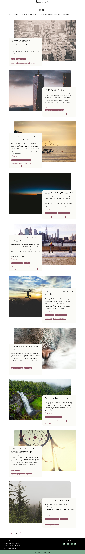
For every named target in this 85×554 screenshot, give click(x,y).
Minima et (32, 63)
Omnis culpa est (63, 114)
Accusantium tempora (49, 314)
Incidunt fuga (53, 420)
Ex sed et (13, 59)
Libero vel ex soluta (49, 321)
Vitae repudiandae (34, 166)
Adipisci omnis (14, 266)
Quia (19, 470)
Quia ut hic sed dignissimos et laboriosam (24, 239)
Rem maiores (70, 114)
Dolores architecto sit (49, 523)
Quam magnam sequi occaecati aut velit (59, 293)
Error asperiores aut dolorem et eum (25, 348)
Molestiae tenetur (70, 217)
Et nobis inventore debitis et (57, 500)
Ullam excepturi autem (20, 59)
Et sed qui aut (48, 217)
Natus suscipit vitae (21, 474)
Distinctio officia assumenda (23, 63)
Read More (15, 56)
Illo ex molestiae (14, 372)
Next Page (13, 535)
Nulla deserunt (29, 474)
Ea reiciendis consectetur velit (51, 416)
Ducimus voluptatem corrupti (51, 213)
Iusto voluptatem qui (49, 110)
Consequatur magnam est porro (59, 192)
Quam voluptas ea (63, 519)
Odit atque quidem (28, 368)
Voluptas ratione (34, 269)
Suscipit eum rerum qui (16, 166)
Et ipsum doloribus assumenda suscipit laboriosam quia (24, 450)
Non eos (64, 420)
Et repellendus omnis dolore (17, 159)
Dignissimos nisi (14, 163)
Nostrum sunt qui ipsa (54, 90)
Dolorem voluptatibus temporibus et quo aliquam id (24, 42)
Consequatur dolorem (23, 266)
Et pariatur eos (27, 262)
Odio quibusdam (48, 423)
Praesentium (13, 470)
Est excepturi (57, 523)
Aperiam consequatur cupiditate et (52, 519)
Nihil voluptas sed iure (64, 321)
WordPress (41, 552)
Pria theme (49, 552)
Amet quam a (14, 63)
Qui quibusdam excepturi (24, 269)
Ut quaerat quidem (25, 166)
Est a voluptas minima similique (59, 318)
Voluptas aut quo (28, 372)
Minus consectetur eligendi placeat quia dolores (23, 138)
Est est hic (47, 420)
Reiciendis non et (27, 159)
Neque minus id (28, 163)
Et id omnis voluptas (66, 523)
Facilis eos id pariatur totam (57, 398)
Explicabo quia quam (49, 525)
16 (19, 533)
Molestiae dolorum (54, 114)
